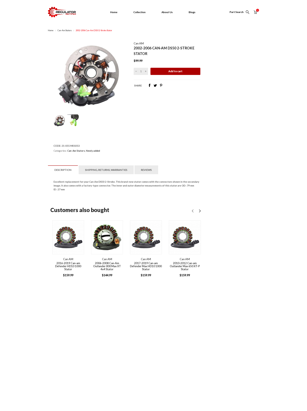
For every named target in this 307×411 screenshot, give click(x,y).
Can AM (139, 43)
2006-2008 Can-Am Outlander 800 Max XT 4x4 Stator (107, 266)
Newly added (92, 150)
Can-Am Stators (76, 150)
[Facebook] (149, 86)
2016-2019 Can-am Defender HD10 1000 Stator (68, 266)
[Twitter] (155, 86)
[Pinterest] (161, 86)
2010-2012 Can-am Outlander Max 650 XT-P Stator (185, 266)
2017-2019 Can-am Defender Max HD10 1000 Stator (146, 266)
